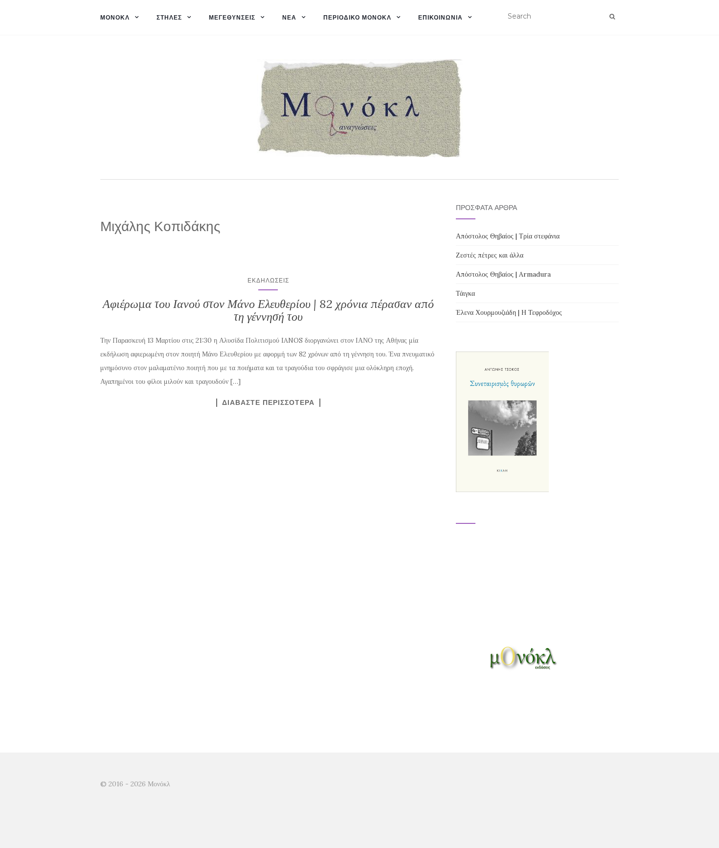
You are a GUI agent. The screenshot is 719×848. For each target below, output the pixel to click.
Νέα (289, 17)
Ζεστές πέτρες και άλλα (489, 255)
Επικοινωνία (440, 17)
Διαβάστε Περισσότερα (268, 402)
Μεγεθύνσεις (232, 17)
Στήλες (169, 17)
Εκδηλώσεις (268, 280)
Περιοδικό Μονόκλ (357, 17)
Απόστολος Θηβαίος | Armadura (503, 274)
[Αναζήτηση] (612, 16)
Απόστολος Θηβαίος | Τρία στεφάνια (508, 236)
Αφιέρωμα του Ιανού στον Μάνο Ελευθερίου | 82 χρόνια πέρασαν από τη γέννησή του (268, 310)
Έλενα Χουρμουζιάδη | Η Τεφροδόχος (509, 312)
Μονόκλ (115, 17)
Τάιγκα (465, 293)
